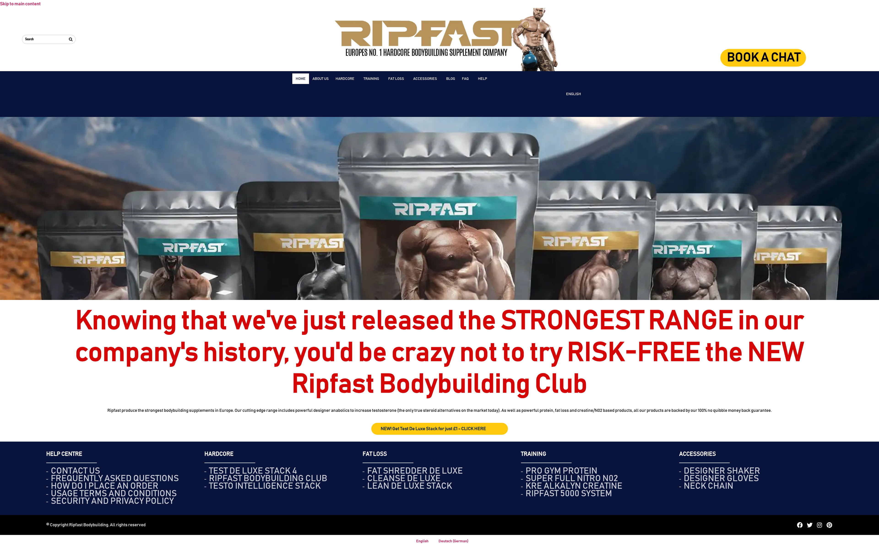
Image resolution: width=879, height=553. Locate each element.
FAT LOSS (396, 79)
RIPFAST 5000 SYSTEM (569, 493)
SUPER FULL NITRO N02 (572, 478)
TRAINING (371, 79)
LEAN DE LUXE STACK (409, 486)
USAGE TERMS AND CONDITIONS (114, 493)
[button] (346, 78)
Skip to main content (20, 4)
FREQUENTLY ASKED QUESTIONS (115, 478)
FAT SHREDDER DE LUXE (415, 471)
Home (301, 79)
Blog (450, 79)
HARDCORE (345, 79)
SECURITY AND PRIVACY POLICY (112, 501)
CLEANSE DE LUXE (404, 478)
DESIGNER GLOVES (721, 478)
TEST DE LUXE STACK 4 (253, 471)
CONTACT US (75, 471)
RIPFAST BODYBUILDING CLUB (268, 478)
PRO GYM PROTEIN (561, 471)
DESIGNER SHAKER (722, 471)
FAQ (465, 79)
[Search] (70, 39)
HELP (482, 79)
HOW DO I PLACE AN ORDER (104, 486)
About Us (320, 79)
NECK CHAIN (708, 486)
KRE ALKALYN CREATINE (574, 486)
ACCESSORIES (425, 79)
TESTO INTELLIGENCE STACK (265, 486)
